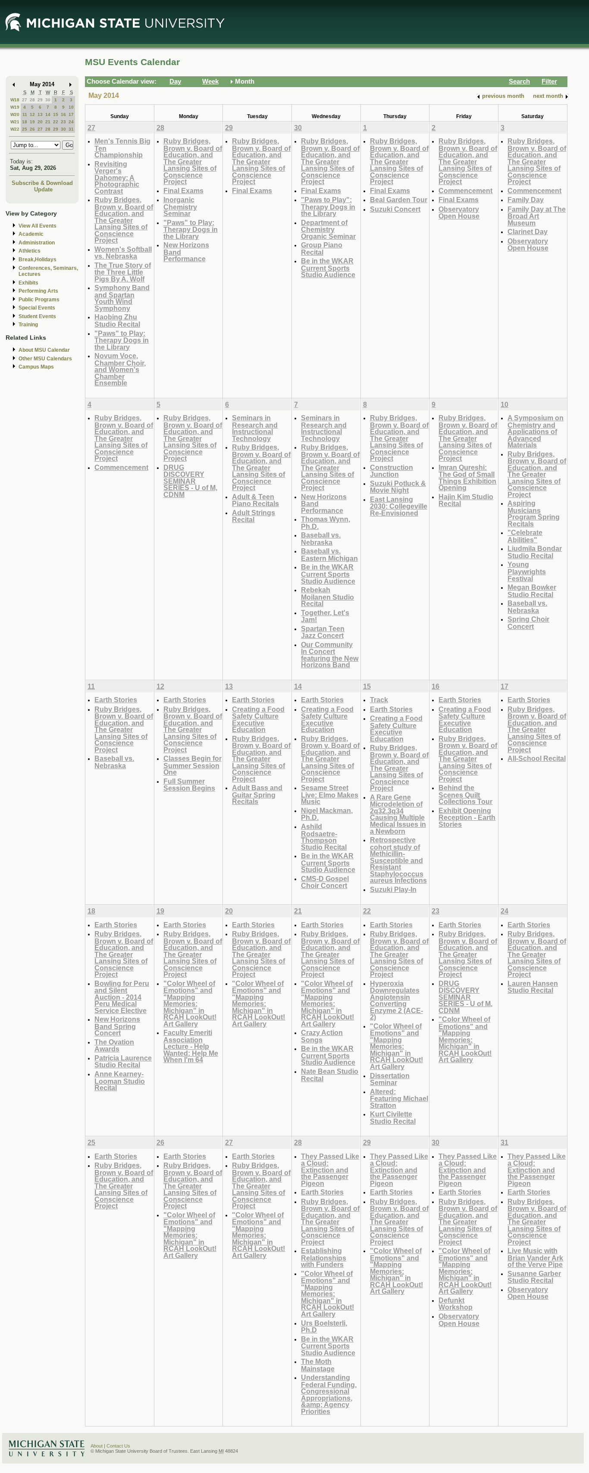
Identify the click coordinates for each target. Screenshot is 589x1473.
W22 (14, 129)
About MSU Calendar (44, 350)
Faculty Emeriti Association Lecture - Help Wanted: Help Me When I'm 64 (190, 1046)
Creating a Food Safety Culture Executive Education (258, 719)
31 (71, 129)
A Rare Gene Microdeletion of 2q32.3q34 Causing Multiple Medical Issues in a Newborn (398, 814)
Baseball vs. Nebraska (321, 538)
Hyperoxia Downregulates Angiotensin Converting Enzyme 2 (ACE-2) (396, 1000)
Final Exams (183, 190)
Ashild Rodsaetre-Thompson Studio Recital (324, 837)
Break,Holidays (37, 259)
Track (379, 700)
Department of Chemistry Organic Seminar (328, 229)
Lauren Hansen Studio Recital (533, 987)
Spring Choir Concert (528, 622)
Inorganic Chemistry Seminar (180, 206)
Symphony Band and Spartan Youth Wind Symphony (122, 298)
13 (40, 114)
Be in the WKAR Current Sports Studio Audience (328, 267)
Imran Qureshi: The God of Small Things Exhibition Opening (467, 477)
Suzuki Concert (395, 209)
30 (47, 99)
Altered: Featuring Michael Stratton (399, 1098)
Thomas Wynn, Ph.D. (325, 522)
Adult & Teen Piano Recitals (255, 500)
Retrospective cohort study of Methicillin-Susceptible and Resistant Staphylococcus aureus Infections (398, 860)
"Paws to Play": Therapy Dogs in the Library (328, 206)
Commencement (465, 190)
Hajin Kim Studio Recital (466, 500)
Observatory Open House (459, 212)
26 (32, 129)
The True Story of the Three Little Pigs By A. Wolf (122, 272)
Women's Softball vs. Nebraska (123, 252)
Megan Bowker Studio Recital (532, 590)
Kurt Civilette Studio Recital (393, 1117)
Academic (31, 234)
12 (32, 114)
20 (40, 121)
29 (40, 99)
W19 (14, 107)
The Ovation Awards (114, 1045)
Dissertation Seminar (390, 1079)
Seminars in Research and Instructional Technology (255, 428)
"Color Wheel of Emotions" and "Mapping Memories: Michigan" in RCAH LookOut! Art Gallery (189, 1003)
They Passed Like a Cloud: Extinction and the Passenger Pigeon (330, 1169)
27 (24, 99)
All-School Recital (537, 758)
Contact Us (118, 1445)
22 (55, 121)
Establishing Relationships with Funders (323, 1257)
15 (55, 114)
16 (63, 114)
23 (63, 121)
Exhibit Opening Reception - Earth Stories (467, 817)
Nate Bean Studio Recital (329, 1074)
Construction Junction (391, 470)
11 (24, 114)
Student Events (37, 316)
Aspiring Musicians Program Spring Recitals (534, 513)
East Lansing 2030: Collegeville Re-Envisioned (398, 506)
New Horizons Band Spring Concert (117, 1026)
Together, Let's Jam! (325, 616)
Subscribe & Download (42, 183)
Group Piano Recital (321, 248)
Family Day (526, 199)
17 (71, 114)
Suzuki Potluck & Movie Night (398, 486)
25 (24, 129)
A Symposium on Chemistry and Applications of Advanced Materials (536, 431)
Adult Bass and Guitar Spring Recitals (257, 794)
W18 (14, 99)
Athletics (30, 251)
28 (32, 99)
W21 (14, 121)
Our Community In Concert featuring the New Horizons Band (329, 655)
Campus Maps (36, 367)
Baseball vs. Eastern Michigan (329, 554)
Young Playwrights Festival (527, 571)
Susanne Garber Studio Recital (534, 1277)
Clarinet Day (528, 231)
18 (24, 121)
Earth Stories (115, 700)
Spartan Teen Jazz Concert (323, 632)
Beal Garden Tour (398, 199)
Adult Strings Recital (253, 516)
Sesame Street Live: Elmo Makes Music (329, 794)
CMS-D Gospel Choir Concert (325, 882)
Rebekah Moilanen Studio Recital (327, 596)
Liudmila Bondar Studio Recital (535, 552)
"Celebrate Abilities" (525, 536)
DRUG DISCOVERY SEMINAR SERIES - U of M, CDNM (190, 480)
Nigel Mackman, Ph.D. (327, 814)
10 (71, 107)
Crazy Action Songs (322, 1036)
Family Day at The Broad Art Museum (537, 216)
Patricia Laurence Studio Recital (123, 1061)
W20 (14, 114)
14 (47, 114)
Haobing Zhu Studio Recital (117, 320)
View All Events (37, 226)
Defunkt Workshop (456, 1303)
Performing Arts (38, 291)
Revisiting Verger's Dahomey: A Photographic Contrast (116, 177)
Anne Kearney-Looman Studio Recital (119, 1080)
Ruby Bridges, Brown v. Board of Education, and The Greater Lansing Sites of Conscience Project (123, 220)
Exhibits (28, 283)
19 (32, 121)
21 (47, 121)
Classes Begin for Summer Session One (192, 765)
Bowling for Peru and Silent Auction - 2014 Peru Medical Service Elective (121, 996)
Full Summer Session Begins (189, 784)
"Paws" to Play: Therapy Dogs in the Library (121, 340)
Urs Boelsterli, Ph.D (324, 1326)
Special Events (37, 308)
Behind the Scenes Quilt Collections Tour (465, 794)
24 (71, 121)
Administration (37, 243)
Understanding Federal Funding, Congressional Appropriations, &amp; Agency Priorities (329, 1394)
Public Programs (39, 300)
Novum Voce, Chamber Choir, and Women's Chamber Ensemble (120, 369)
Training (28, 325)
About (97, 1445)
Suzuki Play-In (393, 889)
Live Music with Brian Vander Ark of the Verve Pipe (535, 1257)
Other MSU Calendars (45, 359)
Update (43, 189)
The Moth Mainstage (318, 1365)
